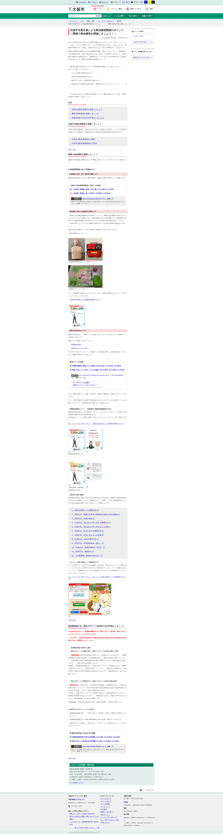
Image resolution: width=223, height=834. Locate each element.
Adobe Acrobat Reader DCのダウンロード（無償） (96, 198)
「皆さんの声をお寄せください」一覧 (86, 827)
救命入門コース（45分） (80, 348)
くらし (82, 21)
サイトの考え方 (106, 801)
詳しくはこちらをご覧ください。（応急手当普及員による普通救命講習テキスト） (96, 423)
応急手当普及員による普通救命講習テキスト (85, 299)
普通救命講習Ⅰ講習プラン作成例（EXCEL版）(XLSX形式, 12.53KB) (96, 365)
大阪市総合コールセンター (76, 799)
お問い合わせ (105, 822)
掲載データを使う (107, 812)
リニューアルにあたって (109, 817)
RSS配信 (104, 809)
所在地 (126, 802)
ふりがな (94, 2)
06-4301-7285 (76, 806)
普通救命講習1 (76, 344)
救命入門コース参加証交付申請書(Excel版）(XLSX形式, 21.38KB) (95, 741)
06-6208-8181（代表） (131, 811)
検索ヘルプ (107, 16)
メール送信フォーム (76, 782)
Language (82, 2)
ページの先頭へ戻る (148, 790)
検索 (99, 16)
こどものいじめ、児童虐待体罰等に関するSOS (84, 823)
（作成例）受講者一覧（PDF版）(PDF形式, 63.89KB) (91, 193)
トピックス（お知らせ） (105, 21)
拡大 (123, 2)
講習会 (119, 21)
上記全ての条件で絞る (140, 41)
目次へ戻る (72, 149)
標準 (127, 2)
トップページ (73, 21)
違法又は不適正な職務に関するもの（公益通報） (84, 818)
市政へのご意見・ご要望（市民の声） (83, 814)
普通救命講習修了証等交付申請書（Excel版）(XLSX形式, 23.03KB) (96, 737)
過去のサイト (105, 814)
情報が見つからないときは (141, 57)
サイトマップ (105, 806)
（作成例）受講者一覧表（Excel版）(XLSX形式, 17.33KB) (93, 189)
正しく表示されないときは (110, 820)
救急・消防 (91, 21)
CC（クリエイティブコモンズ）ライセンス (93, 375)
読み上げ (105, 2)
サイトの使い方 (106, 798)
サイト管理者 (105, 804)
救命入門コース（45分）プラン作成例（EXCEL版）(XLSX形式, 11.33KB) (98, 369)
